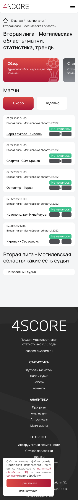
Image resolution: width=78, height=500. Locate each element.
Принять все (29, 483)
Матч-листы (39, 426)
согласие (12, 475)
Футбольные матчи (39, 370)
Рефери (39, 382)
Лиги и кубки (39, 376)
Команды (39, 388)
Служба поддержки (39, 451)
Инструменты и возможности (39, 445)
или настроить (28, 491)
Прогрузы (39, 407)
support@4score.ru (39, 351)
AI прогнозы (39, 419)
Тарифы (39, 457)
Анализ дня (39, 413)
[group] (31, 70)
